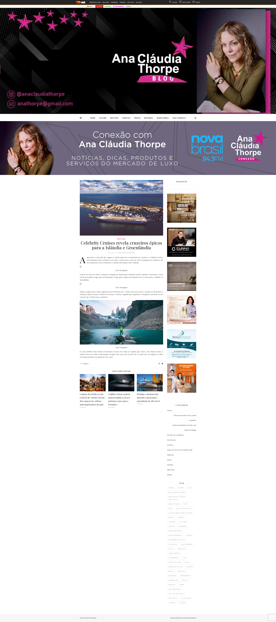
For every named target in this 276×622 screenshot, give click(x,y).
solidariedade (175, 589)
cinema (181, 517)
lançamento (174, 558)
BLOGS (128, 6)
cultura (183, 522)
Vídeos (137, 118)
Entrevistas (171, 440)
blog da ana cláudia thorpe (181, 513)
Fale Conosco (179, 118)
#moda (171, 488)
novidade (172, 575)
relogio (172, 584)
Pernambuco (185, 575)
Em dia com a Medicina (175, 435)
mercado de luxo (176, 567)
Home (92, 118)
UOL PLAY (130, 2)
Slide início (171, 470)
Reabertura (173, 580)
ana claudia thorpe (177, 492)
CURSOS (122, 2)
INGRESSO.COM (94, 2)
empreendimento (176, 531)
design (171, 526)
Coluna (102, 118)
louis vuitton (175, 562)
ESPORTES (107, 6)
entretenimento (176, 535)
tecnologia (186, 598)
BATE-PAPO (187, 2)
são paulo (173, 598)
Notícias (114, 118)
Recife (184, 580)
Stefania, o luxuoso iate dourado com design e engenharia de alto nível (148, 397)
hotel (171, 549)
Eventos (126, 118)
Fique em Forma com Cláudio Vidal (179, 450)
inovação (182, 549)
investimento (174, 553)
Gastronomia (187, 544)
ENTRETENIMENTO (118, 6)
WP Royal (93, 618)
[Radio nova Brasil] (138, 174)
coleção (172, 522)
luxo (187, 562)
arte (185, 504)
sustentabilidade (176, 593)
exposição (173, 544)
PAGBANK (114, 2)
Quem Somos (163, 118)
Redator (86, 364)
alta (189, 488)
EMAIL (198, 2)
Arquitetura (174, 504)
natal (171, 571)
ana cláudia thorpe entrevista (177, 498)
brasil (171, 517)
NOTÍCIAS (99, 6)
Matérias (148, 118)
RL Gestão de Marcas (189, 618)
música (190, 567)
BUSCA (174, 2)
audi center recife (184, 508)
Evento (190, 535)
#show (181, 488)
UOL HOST (105, 2)
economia (182, 526)
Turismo (172, 602)
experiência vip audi (177, 540)
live (184, 558)
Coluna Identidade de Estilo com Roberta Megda (184, 427)
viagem (182, 602)
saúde (181, 584)
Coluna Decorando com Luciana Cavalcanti (184, 417)
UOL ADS (139, 2)
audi (170, 508)
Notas (169, 460)
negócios (181, 571)
